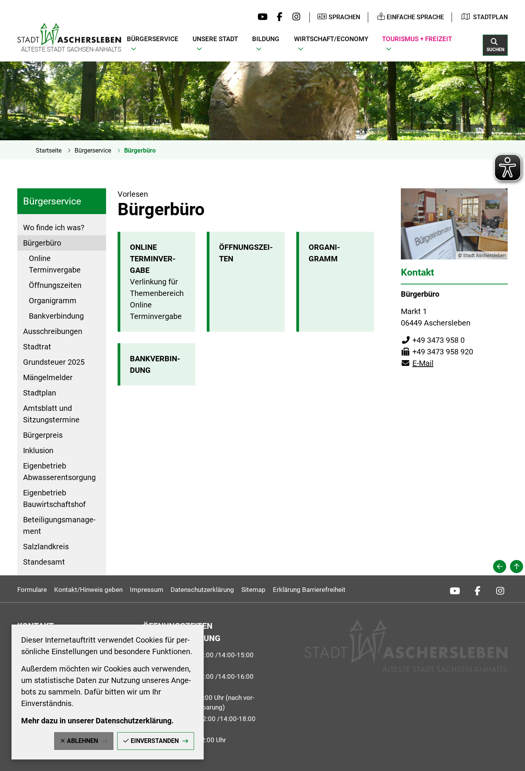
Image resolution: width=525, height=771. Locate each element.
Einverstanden (155, 740)
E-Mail (417, 363)
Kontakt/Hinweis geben (88, 589)
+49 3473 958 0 (433, 340)
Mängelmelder (48, 377)
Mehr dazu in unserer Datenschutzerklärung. (97, 720)
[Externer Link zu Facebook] (277, 17)
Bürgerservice (93, 150)
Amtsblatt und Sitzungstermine (51, 414)
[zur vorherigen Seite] (499, 566)
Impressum (146, 589)
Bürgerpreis (43, 435)
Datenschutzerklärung (202, 589)
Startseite (48, 150)
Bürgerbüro (140, 150)
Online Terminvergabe (55, 264)
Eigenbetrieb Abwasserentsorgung (59, 471)
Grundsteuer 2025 (54, 362)
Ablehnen (82, 740)
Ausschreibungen (52, 331)
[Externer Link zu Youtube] (260, 17)
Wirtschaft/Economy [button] (331, 39)
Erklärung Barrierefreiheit (309, 589)
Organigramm (52, 300)
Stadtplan (490, 17)
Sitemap (253, 589)
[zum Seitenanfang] (516, 566)
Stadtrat (37, 346)
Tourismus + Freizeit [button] (417, 39)
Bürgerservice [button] (152, 39)
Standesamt (44, 562)
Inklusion (38, 450)
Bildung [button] (265, 39)
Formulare (32, 589)
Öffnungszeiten (55, 285)
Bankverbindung (56, 316)
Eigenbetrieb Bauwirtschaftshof (54, 498)
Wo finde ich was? (53, 227)
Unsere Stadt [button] (215, 39)
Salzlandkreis (46, 546)
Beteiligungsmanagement (59, 525)
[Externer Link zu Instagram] (294, 17)
